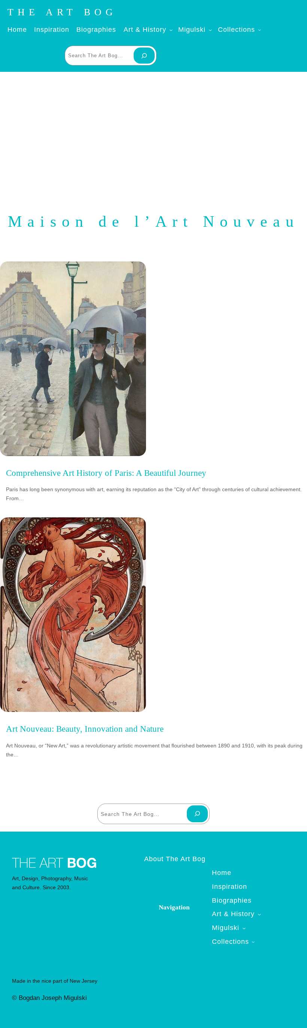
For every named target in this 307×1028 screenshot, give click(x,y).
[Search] (144, 56)
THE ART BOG (62, 12)
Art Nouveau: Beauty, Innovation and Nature (85, 729)
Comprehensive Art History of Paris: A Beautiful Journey (106, 473)
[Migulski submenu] (209, 30)
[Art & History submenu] (169, 30)
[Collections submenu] (258, 30)
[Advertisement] (153, 131)
